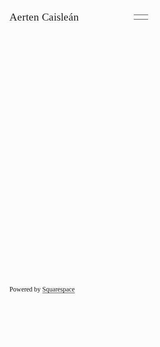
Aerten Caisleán (44, 17)
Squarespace (58, 289)
